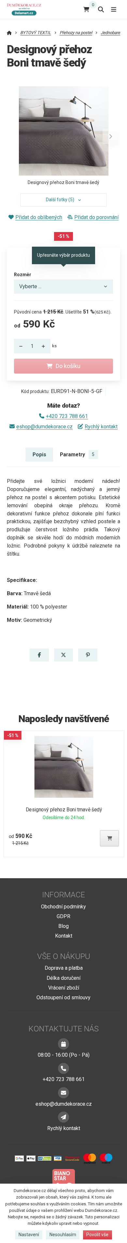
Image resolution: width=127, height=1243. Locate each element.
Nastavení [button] (29, 1234)
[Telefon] (63, 1068)
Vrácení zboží (63, 988)
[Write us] (63, 1117)
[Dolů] (19, 346)
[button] (110, 136)
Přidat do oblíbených (38, 217)
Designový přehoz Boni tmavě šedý (63, 809)
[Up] (45, 346)
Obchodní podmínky (63, 907)
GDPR (63, 916)
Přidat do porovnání (96, 217)
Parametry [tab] (77, 454)
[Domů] (25, 9)
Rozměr (22, 274)
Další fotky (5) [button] (60, 199)
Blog (63, 926)
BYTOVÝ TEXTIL (35, 32)
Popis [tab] (39, 454)
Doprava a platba (64, 968)
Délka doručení (63, 978)
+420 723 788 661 (67, 416)
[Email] (63, 1092)
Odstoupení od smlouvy (63, 997)
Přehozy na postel (76, 32)
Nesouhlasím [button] (62, 1234)
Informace (63, 894)
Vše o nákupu (63, 956)
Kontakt (63, 936)
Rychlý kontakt (101, 427)
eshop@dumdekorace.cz (44, 427)
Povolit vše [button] (97, 1234)
